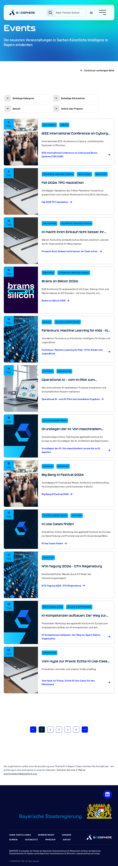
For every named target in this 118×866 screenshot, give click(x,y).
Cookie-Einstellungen (20, 835)
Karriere (13, 839)
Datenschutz (31, 839)
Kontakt (67, 839)
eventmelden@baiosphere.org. (20, 773)
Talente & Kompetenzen (68, 322)
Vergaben (66, 835)
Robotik (64, 125)
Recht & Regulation (52, 607)
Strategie (48, 371)
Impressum (50, 839)
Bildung (47, 322)
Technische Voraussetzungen (58, 174)
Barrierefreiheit (46, 835)
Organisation (49, 223)
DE (91, 12)
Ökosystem (101, 174)
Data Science (49, 125)
